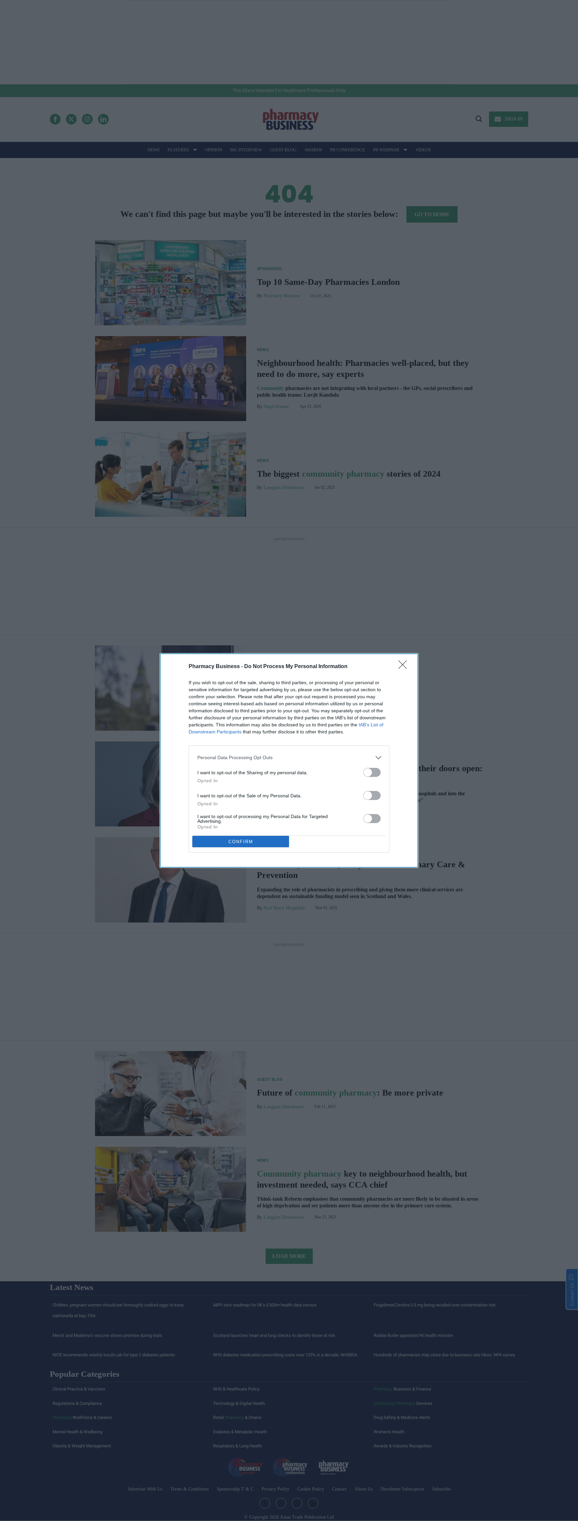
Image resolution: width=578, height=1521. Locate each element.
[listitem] (289, 757)
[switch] (372, 772)
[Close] (404, 666)
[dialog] (289, 760)
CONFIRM (240, 841)
